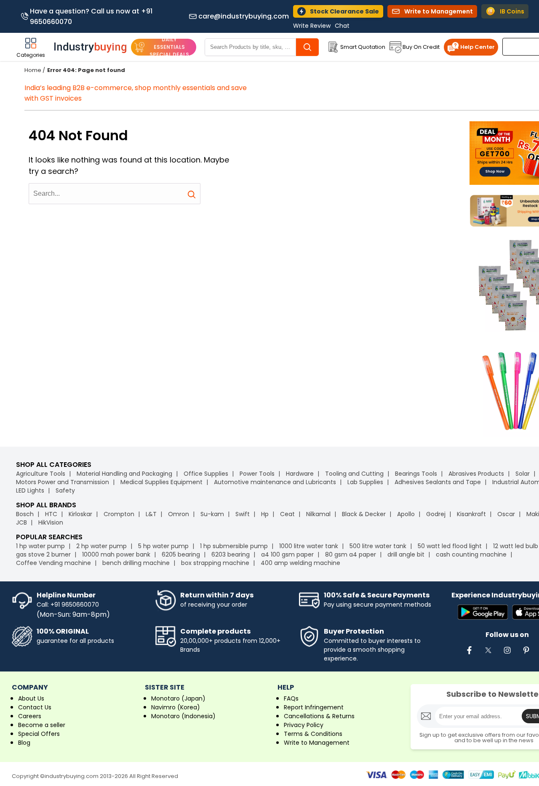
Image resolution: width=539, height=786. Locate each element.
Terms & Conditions (313, 734)
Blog (24, 742)
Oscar (506, 514)
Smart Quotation (362, 47)
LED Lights (30, 490)
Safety (65, 490)
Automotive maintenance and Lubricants (275, 482)
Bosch (25, 514)
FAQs (291, 698)
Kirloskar (80, 514)
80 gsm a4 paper (350, 554)
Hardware (300, 473)
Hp (265, 514)
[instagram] (507, 654)
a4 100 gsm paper (287, 554)
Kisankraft (471, 514)
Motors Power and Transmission (62, 482)
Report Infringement (314, 707)
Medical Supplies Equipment (161, 482)
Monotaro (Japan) (178, 698)
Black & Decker (364, 514)
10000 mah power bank (116, 554)
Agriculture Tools (40, 473)
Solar (523, 473)
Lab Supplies (365, 482)
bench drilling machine (136, 563)
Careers (29, 716)
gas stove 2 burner (43, 554)
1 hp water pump (40, 546)
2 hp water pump (101, 546)
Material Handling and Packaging (124, 473)
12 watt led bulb (515, 546)
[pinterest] (526, 654)
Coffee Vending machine (53, 563)
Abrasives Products (476, 473)
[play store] (483, 613)
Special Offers (39, 734)
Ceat (287, 514)
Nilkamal (318, 514)
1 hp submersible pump (234, 546)
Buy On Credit (421, 47)
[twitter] (488, 654)
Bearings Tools (416, 473)
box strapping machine (215, 563)
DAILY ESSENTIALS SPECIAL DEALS (169, 47)
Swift (242, 514)
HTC (51, 514)
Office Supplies (206, 473)
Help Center (477, 47)
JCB (21, 522)
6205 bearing (181, 554)
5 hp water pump (163, 546)
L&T (151, 514)
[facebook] (469, 654)
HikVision (50, 522)
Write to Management (317, 742)
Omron (178, 514)
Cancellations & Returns (319, 716)
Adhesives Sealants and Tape (438, 482)
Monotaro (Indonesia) (183, 716)
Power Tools (257, 473)
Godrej (436, 514)
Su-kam (212, 514)
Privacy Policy (303, 725)
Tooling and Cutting (354, 473)
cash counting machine (471, 554)
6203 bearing (230, 554)
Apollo (406, 514)
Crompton (119, 514)
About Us (31, 698)
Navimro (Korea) (175, 707)
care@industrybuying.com (243, 16)
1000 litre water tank (308, 546)
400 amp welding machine (300, 563)
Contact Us (34, 707)
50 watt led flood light (450, 546)
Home (32, 70)
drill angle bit (405, 554)
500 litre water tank (378, 546)
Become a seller (41, 725)
